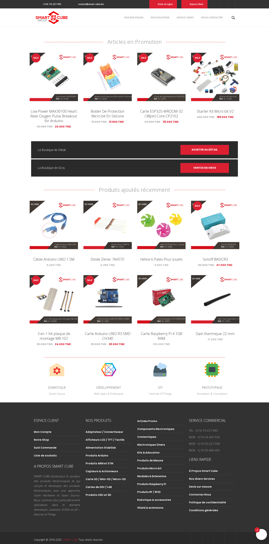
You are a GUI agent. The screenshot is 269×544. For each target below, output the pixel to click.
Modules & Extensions (151, 476)
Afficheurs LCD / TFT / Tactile (105, 440)
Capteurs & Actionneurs (102, 471)
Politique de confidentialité (207, 502)
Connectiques (146, 437)
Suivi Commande (45, 447)
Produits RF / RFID (149, 492)
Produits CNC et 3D (98, 495)
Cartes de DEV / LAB (99, 487)
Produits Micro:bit (149, 468)
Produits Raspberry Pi (151, 484)
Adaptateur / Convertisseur (104, 432)
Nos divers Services (202, 479)
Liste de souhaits (45, 455)
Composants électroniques (155, 429)
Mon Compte (42, 432)
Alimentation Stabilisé (101, 447)
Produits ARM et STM (99, 463)
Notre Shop (41, 440)
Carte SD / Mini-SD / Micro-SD (106, 479)
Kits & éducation (148, 452)
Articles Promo (147, 421)
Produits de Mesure (150, 460)
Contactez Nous (200, 494)
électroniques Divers (151, 445)
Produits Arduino (97, 455)
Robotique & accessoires (154, 500)
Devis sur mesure (200, 487)
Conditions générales (203, 510)
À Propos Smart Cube (203, 471)
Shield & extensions (150, 508)
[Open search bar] (233, 17)
